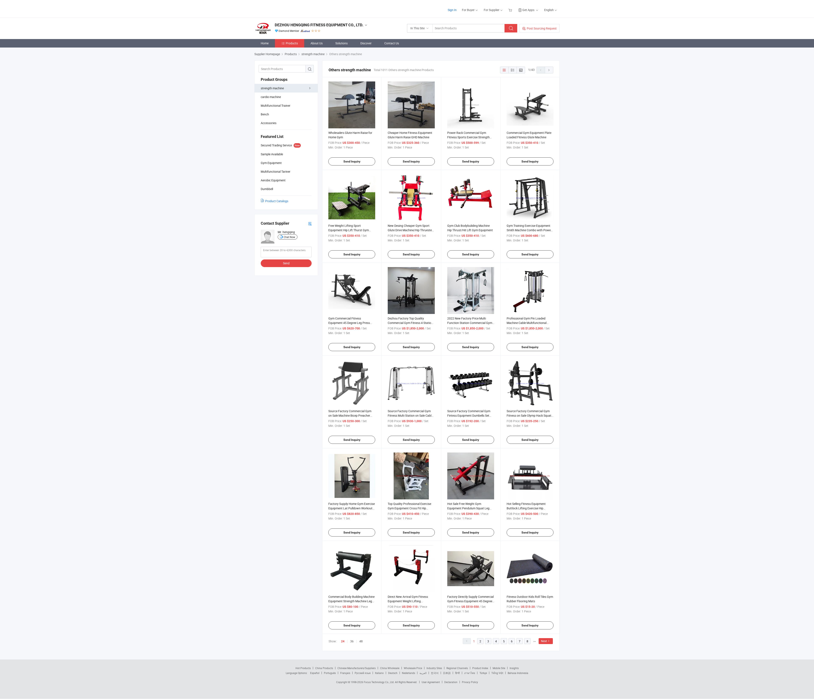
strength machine (272, 88)
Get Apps (528, 10)
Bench (265, 114)
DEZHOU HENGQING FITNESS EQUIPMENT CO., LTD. (319, 25)
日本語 (447, 673)
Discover (366, 43)
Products (292, 43)
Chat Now (289, 237)
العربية (423, 673)
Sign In (452, 10)
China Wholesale (389, 668)
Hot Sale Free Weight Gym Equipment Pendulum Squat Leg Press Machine (468, 508)
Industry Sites (434, 668)
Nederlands (408, 673)
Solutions (341, 43)
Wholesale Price (413, 668)
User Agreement (431, 682)
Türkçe (483, 673)
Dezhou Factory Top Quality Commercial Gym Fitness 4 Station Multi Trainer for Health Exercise (410, 322)
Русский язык (363, 673)
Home (265, 43)
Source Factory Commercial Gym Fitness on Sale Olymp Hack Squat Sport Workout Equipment (529, 415)
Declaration (450, 682)
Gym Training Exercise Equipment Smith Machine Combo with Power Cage (529, 230)
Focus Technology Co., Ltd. (379, 682)
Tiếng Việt (497, 673)
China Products (324, 668)
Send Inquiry (351, 161)
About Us (317, 43)
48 (361, 641)
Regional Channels (457, 668)
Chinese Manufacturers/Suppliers (356, 668)
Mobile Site (499, 668)
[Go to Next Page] (549, 70)
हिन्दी (457, 673)
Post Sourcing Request (542, 28)
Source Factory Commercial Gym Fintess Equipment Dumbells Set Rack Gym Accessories (468, 415)
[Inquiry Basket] (511, 10)
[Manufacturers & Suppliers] (281, 8)
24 (342, 641)
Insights (514, 668)
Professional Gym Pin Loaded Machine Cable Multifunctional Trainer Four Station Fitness (526, 322)
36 (352, 641)
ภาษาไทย (469, 673)
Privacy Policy (470, 682)
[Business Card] (310, 223)
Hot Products (303, 668)
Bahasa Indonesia (518, 673)
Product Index (480, 668)
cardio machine (271, 97)
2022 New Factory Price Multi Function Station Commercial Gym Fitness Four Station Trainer (469, 322)
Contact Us (391, 43)
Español (314, 673)
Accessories (268, 123)
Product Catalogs (276, 201)
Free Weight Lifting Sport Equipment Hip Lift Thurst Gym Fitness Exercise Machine (348, 230)
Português (330, 673)
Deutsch (392, 673)
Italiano (379, 673)
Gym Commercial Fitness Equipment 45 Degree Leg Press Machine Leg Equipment (349, 322)
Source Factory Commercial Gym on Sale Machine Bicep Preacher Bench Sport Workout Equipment (349, 415)
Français (345, 673)
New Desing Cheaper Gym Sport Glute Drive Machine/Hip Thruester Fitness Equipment (410, 230)
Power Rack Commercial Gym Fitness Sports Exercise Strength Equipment (468, 137)
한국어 (435, 673)
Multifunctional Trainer (275, 106)
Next (544, 641)
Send (286, 263)
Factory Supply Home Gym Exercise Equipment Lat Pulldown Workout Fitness (351, 508)
